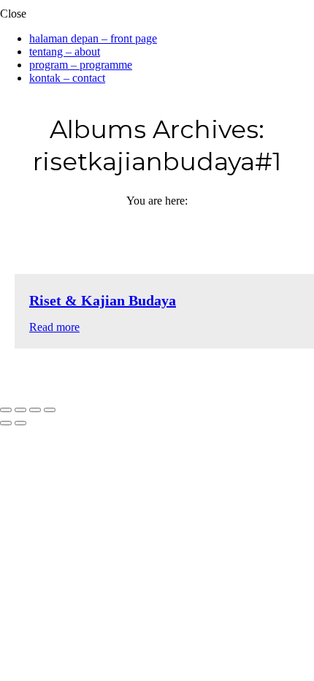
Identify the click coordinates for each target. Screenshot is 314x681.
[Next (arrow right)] (20, 423)
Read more (54, 327)
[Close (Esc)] (6, 410)
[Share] (20, 410)
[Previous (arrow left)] (6, 423)
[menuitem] (93, 38)
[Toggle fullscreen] (35, 410)
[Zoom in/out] (49, 410)
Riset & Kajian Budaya (102, 300)
